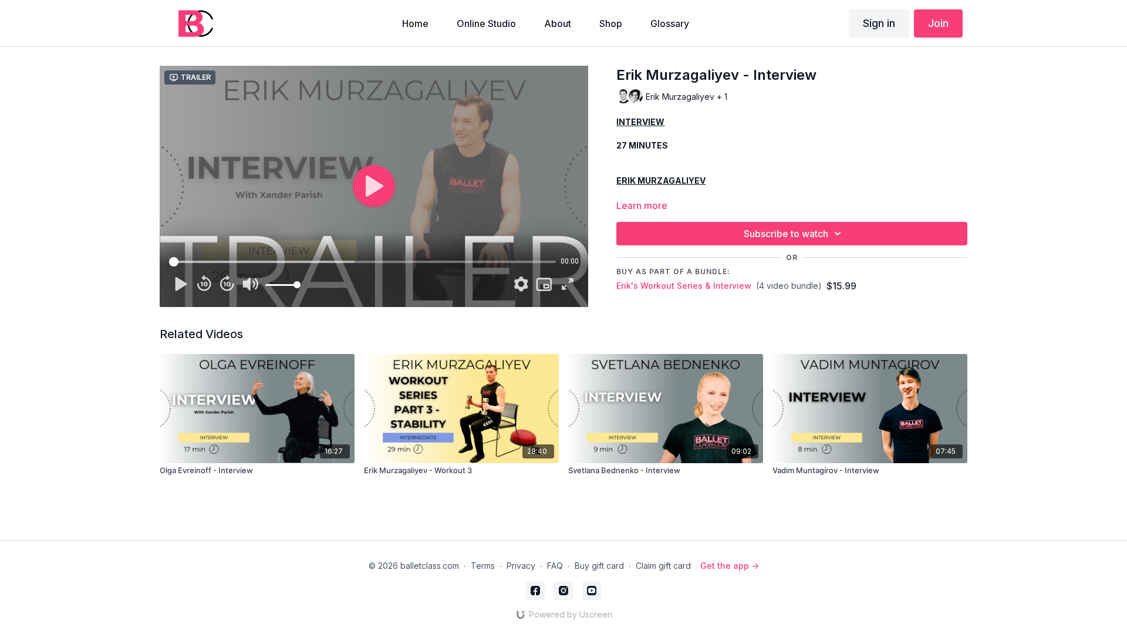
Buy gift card (599, 566)
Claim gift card (663, 566)
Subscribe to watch (786, 234)
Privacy (521, 566)
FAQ (555, 566)
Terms (483, 566)
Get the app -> (729, 566)
